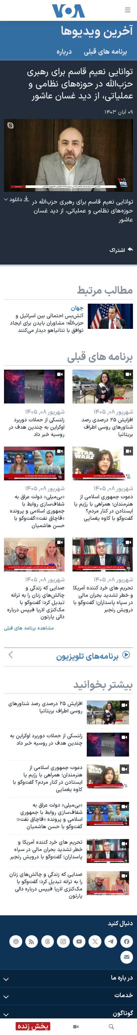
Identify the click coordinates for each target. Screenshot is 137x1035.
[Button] (121, 252)
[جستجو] (111, 1026)
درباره (64, 52)
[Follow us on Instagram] (63, 941)
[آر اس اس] (31, 941)
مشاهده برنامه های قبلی (29, 628)
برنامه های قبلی (105, 52)
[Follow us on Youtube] (79, 941)
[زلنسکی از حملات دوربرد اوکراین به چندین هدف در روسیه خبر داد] (34, 386)
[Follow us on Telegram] (110, 941)
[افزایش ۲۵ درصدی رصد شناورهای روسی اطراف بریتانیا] (102, 386)
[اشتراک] (126, 957)
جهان (77, 308)
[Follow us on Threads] (47, 941)
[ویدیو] (76, 1026)
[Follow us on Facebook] (126, 941)
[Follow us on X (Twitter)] (94, 941)
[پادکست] (15, 941)
